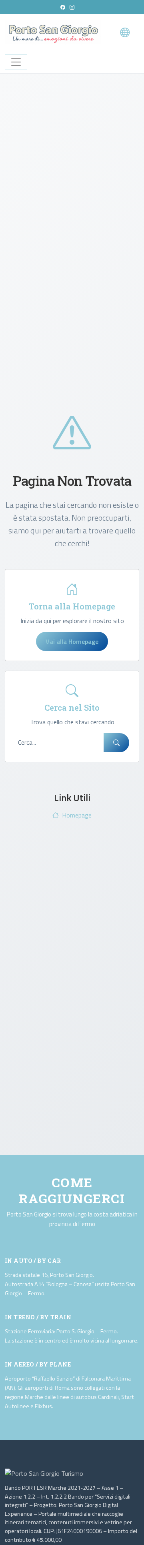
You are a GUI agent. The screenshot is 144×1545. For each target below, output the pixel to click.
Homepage (77, 815)
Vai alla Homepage (72, 641)
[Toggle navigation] (16, 62)
